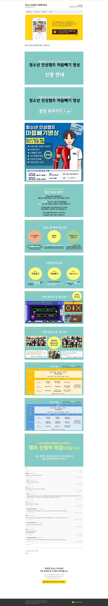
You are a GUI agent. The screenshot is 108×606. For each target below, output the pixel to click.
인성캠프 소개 (29, 11)
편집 (29, 477)
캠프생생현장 (44, 11)
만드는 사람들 (36, 11)
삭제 (26, 477)
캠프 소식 (51, 11)
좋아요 (77, 477)
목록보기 (27, 553)
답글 (31, 477)
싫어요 (80, 477)
